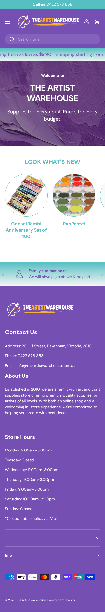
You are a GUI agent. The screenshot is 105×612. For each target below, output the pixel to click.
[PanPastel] (74, 195)
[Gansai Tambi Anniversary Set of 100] (26, 195)
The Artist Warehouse (31, 600)
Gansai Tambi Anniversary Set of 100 (26, 230)
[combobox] (52, 39)
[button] (97, 21)
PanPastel (74, 224)
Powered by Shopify (61, 600)
